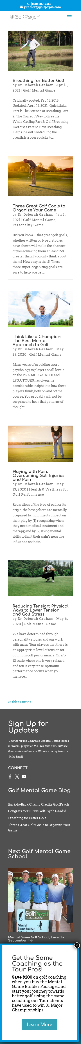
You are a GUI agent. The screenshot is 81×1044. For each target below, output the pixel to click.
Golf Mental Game (39, 90)
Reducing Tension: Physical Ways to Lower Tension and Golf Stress (40, 610)
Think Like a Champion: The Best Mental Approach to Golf (37, 340)
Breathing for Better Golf (38, 80)
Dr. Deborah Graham (36, 85)
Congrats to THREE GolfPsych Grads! (37, 811)
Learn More (39, 1024)
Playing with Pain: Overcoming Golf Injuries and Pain (39, 475)
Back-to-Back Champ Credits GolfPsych (38, 804)
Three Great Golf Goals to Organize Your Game (39, 208)
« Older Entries (19, 702)
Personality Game (28, 225)
